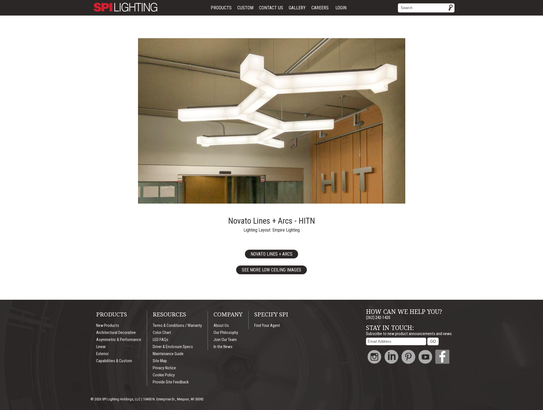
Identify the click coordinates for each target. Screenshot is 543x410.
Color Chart (162, 332)
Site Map (160, 361)
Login (340, 7)
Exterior (102, 353)
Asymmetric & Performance (118, 339)
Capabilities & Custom (114, 361)
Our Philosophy (226, 332)
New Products (107, 325)
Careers (320, 7)
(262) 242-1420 (378, 317)
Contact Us (271, 7)
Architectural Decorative (116, 332)
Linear (101, 346)
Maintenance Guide (168, 353)
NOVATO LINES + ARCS (271, 254)
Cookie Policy (164, 375)
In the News (223, 346)
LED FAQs (160, 339)
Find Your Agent (267, 325)
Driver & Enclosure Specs (173, 346)
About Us (221, 325)
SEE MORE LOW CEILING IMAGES (271, 270)
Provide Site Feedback (171, 382)
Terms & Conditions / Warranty (177, 325)
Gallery (297, 7)
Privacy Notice (164, 368)
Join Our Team (225, 339)
